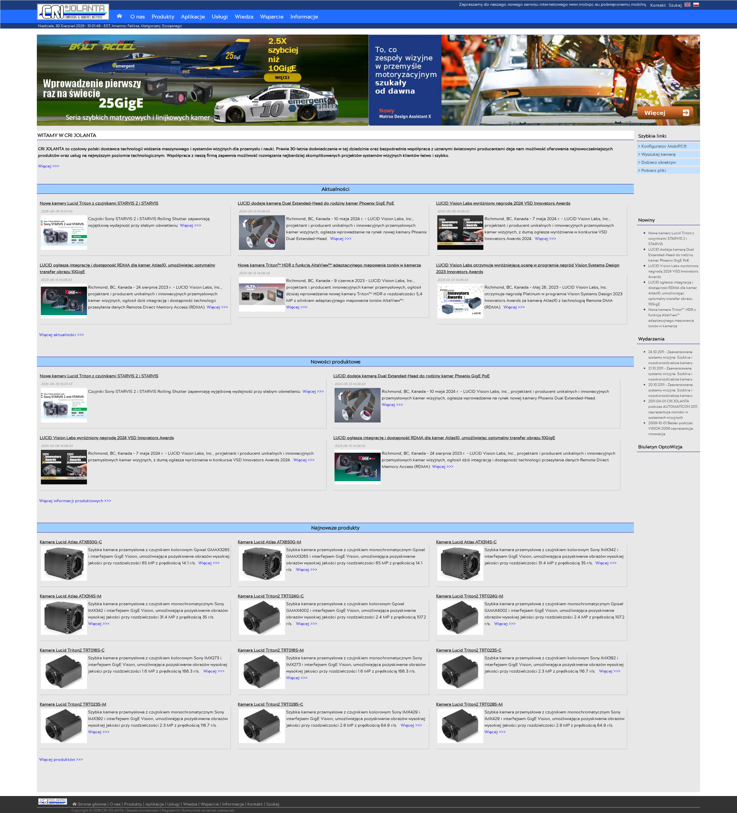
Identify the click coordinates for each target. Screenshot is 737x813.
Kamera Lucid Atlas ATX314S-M (70, 596)
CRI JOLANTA (112, 810)
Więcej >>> (48, 166)
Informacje (304, 16)
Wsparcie (272, 16)
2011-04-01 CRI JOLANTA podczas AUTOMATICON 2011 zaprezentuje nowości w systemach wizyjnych (672, 409)
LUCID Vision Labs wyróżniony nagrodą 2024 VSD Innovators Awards (503, 203)
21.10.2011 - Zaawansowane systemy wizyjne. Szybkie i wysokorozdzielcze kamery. (670, 373)
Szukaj (675, 5)
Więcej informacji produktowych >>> (75, 500)
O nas (137, 16)
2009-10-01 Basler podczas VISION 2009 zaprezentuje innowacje (670, 428)
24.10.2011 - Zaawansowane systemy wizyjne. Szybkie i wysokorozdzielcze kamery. (670, 357)
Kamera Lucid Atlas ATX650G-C (71, 541)
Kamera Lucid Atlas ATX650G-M (269, 541)
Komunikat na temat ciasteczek (208, 810)
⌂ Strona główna (88, 804)
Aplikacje (193, 16)
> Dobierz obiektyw (657, 162)
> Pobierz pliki (652, 170)
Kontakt (658, 5)
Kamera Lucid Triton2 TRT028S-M (469, 704)
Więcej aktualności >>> (61, 334)
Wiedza (244, 16)
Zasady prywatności (142, 810)
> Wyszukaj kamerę (656, 154)
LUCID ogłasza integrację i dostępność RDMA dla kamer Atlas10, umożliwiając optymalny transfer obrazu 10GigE (444, 437)
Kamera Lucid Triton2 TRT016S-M (271, 650)
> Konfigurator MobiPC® (662, 146)
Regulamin (171, 810)
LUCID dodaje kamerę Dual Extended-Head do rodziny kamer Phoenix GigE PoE (316, 203)
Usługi (220, 16)
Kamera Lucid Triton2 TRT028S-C (270, 704)
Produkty (163, 16)
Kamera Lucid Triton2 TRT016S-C (72, 650)
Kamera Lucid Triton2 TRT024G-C (271, 596)
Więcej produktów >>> (61, 759)
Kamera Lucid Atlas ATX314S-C (466, 541)
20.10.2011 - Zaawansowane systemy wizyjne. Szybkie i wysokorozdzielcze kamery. (670, 390)
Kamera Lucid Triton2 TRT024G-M (469, 596)
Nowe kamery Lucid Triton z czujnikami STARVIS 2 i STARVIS (99, 203)
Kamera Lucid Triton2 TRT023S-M (73, 704)
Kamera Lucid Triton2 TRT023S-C (469, 650)
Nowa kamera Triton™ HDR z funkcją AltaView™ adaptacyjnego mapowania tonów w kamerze (329, 265)
